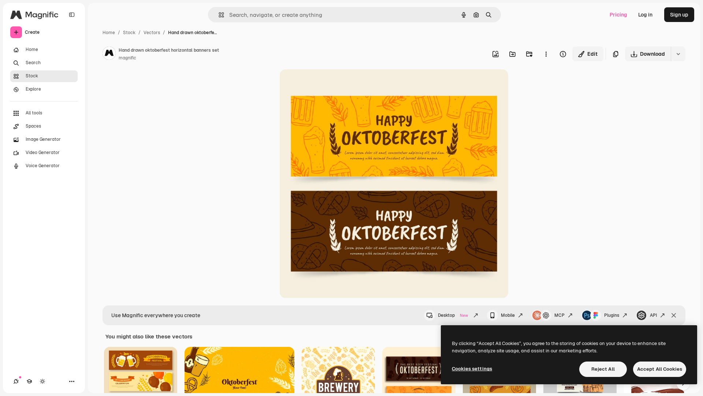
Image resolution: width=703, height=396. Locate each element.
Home (109, 33)
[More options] (546, 54)
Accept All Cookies (659, 369)
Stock (129, 33)
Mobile (508, 315)
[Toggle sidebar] (72, 15)
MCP (559, 315)
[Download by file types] (678, 54)
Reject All (603, 369)
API (653, 315)
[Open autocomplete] (218, 15)
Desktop (453, 315)
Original (326, 83)
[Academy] (29, 381)
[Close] (674, 315)
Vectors (152, 33)
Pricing (618, 14)
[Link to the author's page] (109, 54)
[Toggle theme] (42, 381)
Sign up (679, 14)
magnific (127, 58)
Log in (645, 14)
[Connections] (16, 381)
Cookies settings (472, 369)
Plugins (611, 315)
